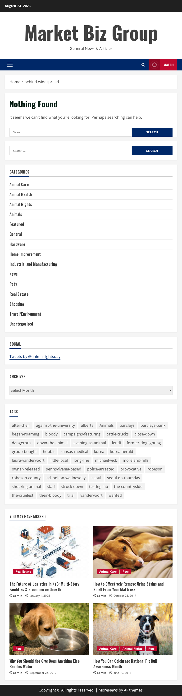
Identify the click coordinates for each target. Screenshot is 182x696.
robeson (155, 469)
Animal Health (20, 194)
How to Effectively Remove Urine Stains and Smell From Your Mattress (128, 586)
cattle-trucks (117, 434)
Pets (13, 284)
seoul (96, 477)
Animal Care (19, 184)
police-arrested (100, 469)
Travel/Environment (25, 314)
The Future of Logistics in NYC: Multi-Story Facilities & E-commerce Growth (44, 586)
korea (99, 451)
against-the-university (55, 425)
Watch (169, 64)
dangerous (21, 442)
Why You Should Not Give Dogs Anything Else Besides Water (44, 663)
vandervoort (91, 495)
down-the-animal (52, 442)
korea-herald (121, 451)
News (13, 274)
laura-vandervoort (28, 460)
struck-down (72, 486)
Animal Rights (20, 204)
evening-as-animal (89, 442)
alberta (87, 425)
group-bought (24, 451)
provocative (130, 469)
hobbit (49, 451)
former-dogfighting (144, 442)
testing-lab (98, 486)
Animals (15, 214)
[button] (10, 65)
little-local (59, 460)
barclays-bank (153, 425)
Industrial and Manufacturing (33, 264)
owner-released (26, 469)
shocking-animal (26, 486)
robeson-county (26, 477)
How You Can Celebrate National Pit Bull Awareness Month (125, 663)
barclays (127, 425)
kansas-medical (74, 451)
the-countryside (128, 486)
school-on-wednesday (66, 477)
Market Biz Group (91, 32)
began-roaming (25, 434)
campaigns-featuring (82, 434)
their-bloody (50, 495)
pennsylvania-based (63, 469)
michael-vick (106, 460)
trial (70, 495)
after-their (21, 425)
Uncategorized (21, 324)
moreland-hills (136, 460)
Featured (16, 224)
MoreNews (108, 690)
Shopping (16, 304)
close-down (145, 434)
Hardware (17, 244)
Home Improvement (25, 254)
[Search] (143, 64)
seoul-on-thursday (123, 477)
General (15, 234)
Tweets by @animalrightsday (34, 356)
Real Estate (18, 294)
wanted (115, 495)
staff (51, 486)
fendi (116, 442)
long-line (81, 460)
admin (17, 596)
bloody (51, 434)
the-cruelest (22, 495)
